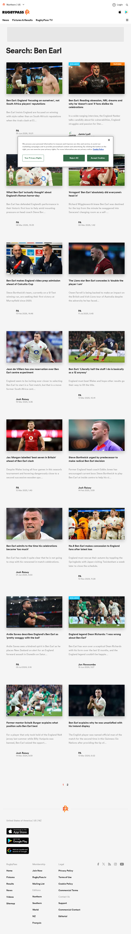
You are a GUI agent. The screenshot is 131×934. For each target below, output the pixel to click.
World (35, 909)
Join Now (37, 870)
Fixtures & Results (22, 20)
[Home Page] (16, 12)
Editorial (62, 916)
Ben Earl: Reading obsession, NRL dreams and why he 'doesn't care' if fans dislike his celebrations (95, 104)
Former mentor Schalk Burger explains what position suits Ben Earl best (32, 724)
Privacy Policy (65, 870)
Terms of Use (65, 877)
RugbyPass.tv (39, 877)
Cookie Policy (65, 883)
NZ (34, 916)
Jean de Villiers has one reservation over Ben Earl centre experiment (32, 370)
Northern (37, 896)
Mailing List (38, 883)
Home (9, 870)
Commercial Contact (69, 909)
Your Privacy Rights (33, 158)
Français (36, 922)
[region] (65, 151)
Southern (37, 903)
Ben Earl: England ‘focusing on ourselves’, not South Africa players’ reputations (32, 102)
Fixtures (10, 877)
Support (62, 903)
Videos (10, 896)
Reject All (74, 158)
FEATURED (117, 64)
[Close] (108, 139)
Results (10, 883)
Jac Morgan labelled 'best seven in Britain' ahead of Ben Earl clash (31, 459)
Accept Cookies (98, 158)
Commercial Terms (68, 890)
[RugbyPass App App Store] (65, 831)
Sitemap (10, 903)
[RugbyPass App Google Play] (65, 841)
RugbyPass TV (44, 20)
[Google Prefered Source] (65, 851)
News (5, 20)
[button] (127, 20)
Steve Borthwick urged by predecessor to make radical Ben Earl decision (93, 459)
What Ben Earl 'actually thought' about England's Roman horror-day (28, 194)
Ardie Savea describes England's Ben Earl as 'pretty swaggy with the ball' (32, 636)
